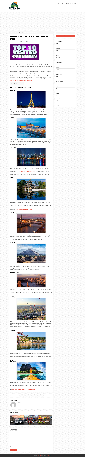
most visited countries (16, 389)
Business (57, 55)
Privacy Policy (68, 3)
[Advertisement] (42, 21)
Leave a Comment (41, 41)
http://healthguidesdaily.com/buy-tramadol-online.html (21, 80)
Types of (57, 105)
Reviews (15, 32)
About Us (62, 3)
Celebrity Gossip (58, 57)
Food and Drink (58, 72)
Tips (57, 100)
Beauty (57, 50)
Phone (57, 88)
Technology (58, 98)
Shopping (57, 93)
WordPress (49, 455)
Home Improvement (59, 81)
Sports (57, 95)
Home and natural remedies (60, 79)
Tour (18, 32)
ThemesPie (39, 455)
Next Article (48, 395)
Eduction (57, 64)
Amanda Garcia (16, 41)
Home (59, 3)
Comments (12, 432)
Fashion (57, 69)
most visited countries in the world (28, 389)
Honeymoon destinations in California (24, 209)
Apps (57, 45)
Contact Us (74, 3)
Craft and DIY (58, 60)
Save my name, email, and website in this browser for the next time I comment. (24, 447)
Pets (57, 86)
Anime (57, 43)
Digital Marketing (59, 62)
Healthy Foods (58, 76)
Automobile (58, 48)
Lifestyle (57, 83)
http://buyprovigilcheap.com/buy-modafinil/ (25, 171)
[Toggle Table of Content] (21, 84)
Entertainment (58, 67)
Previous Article (15, 395)
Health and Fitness (59, 74)
